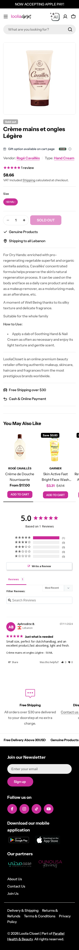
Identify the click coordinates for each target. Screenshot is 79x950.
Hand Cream (64, 158)
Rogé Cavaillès (28, 158)
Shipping (28, 180)
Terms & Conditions (39, 916)
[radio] (10, 201)
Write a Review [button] (41, 566)
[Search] (70, 29)
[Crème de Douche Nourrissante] (19, 447)
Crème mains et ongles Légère (25, 652)
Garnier (55, 468)
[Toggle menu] (5, 16)
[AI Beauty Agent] (55, 16)
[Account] (65, 16)
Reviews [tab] (13, 579)
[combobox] (39, 29)
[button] (63, 662)
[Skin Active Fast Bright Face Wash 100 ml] (55, 447)
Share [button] (14, 662)
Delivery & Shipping (22, 910)
